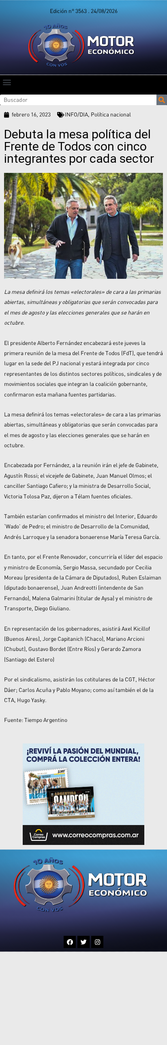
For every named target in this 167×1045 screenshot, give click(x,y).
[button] (6, 81)
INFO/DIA (76, 114)
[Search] (161, 100)
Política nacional (111, 114)
